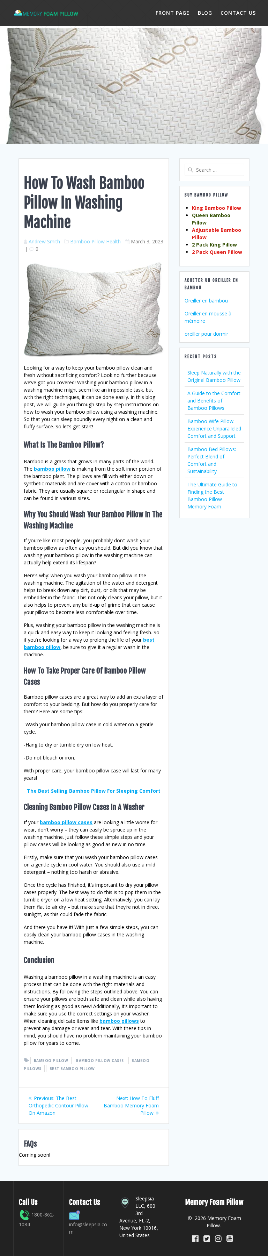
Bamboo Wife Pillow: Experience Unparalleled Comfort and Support (214, 428)
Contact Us (238, 12)
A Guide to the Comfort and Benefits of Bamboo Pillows (213, 400)
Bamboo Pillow (87, 241)
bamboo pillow (52, 468)
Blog (205, 12)
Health (113, 241)
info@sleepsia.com (88, 1228)
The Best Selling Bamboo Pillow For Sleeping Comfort (94, 790)
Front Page (172, 12)
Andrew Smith (44, 241)
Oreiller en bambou (206, 300)
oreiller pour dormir (206, 333)
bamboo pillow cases (66, 822)
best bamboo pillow (72, 1068)
